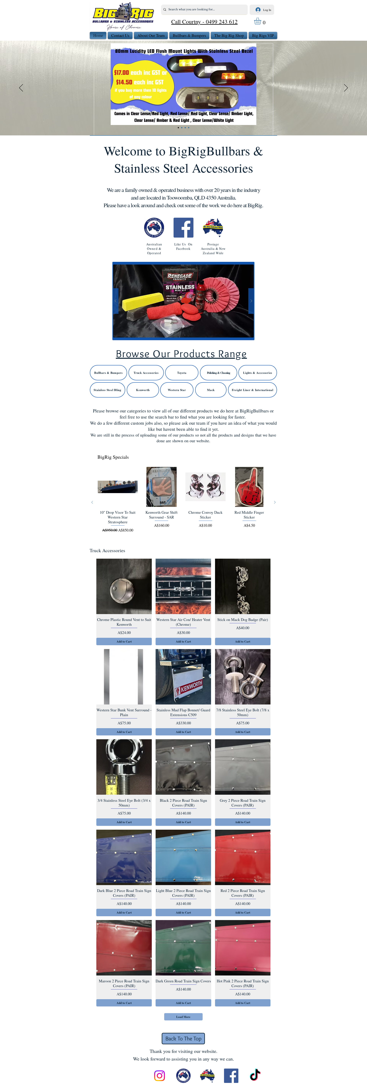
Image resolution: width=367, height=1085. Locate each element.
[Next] (346, 88)
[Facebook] (183, 228)
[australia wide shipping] (207, 1076)
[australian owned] (183, 1076)
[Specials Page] (178, 127)
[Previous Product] (92, 502)
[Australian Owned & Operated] (154, 228)
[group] (183, 502)
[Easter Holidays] (188, 127)
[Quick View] (118, 487)
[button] (262, 20)
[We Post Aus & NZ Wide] (181, 127)
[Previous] (21, 88)
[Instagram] (159, 1076)
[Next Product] (275, 502)
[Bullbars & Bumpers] (185, 127)
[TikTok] (255, 1076)
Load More (183, 1017)
